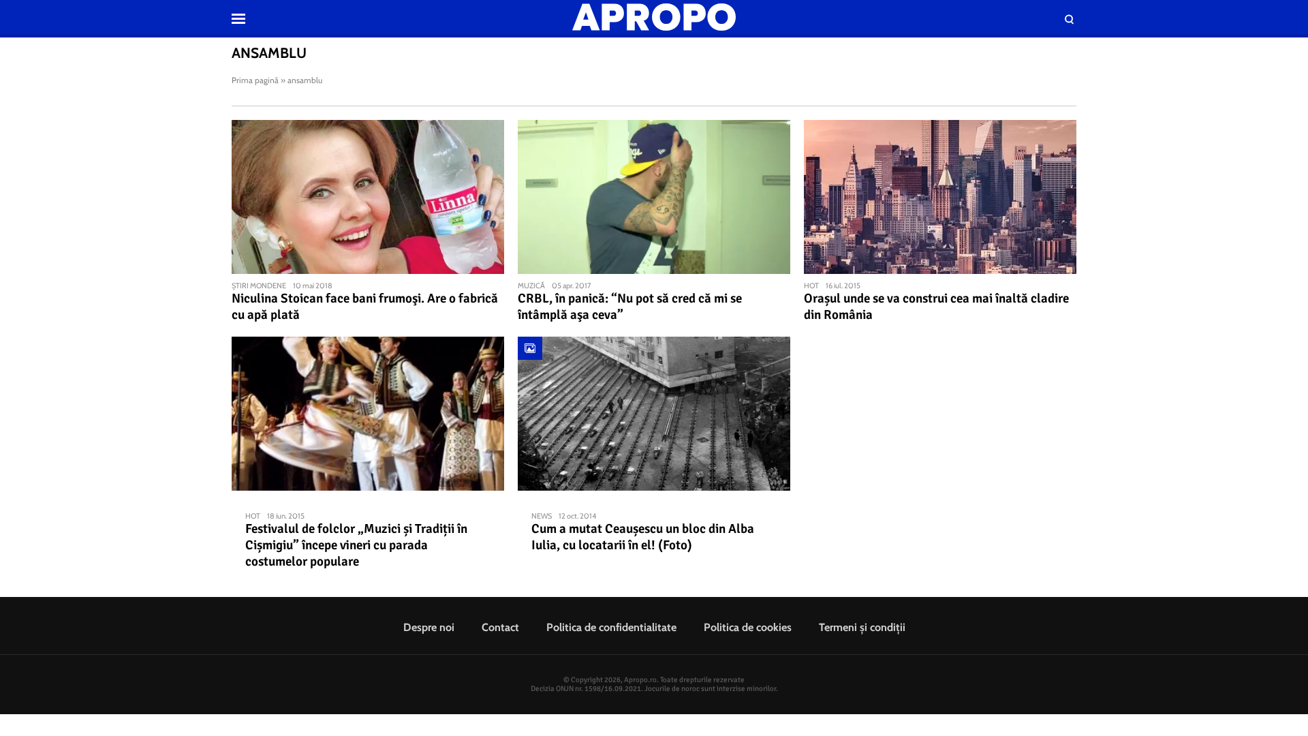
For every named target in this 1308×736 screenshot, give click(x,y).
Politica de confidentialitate (611, 627)
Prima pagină (255, 80)
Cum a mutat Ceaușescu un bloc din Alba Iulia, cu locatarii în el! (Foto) (642, 537)
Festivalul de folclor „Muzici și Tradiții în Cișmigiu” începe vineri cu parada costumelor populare (356, 545)
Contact (500, 627)
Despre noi (428, 627)
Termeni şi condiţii (862, 627)
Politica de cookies (748, 627)
